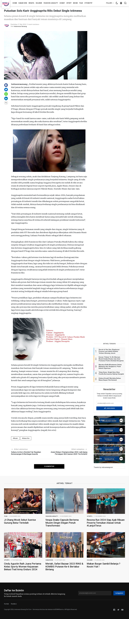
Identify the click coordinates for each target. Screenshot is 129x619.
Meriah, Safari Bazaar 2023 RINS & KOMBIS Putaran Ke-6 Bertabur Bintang (64, 566)
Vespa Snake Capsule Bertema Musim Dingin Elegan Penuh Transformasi (62, 522)
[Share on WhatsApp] (6, 94)
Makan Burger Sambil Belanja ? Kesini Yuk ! (103, 565)
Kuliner (39, 3)
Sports (89, 516)
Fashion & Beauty (51, 3)
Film (81, 3)
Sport (68, 3)
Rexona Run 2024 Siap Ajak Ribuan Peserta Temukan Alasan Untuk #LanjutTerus (106, 522)
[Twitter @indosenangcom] (118, 610)
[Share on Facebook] (6, 85)
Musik (75, 3)
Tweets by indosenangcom (103, 467)
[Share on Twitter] (6, 89)
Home (14, 3)
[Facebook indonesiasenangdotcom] (114, 610)
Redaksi (14, 604)
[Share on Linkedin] (6, 98)
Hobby (62, 3)
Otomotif (88, 3)
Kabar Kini (23, 3)
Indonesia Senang (20, 26)
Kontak (6, 604)
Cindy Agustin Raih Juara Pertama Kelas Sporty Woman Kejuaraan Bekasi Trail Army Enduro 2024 (22, 566)
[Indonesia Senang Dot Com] (122, 610)
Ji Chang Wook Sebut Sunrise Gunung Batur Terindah (20, 521)
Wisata (31, 3)
